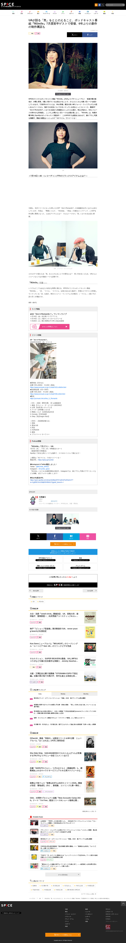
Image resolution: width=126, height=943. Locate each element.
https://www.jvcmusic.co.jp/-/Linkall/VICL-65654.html (48, 387)
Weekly (63, 694)
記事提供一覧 (109, 911)
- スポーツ (67, 924)
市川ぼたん (67, 886)
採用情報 (108, 916)
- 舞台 (66, 911)
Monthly (85, 694)
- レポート (87, 916)
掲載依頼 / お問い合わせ (112, 914)
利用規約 (108, 919)
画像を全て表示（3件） (64, 94)
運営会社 (108, 909)
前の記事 (36, 591)
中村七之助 (79, 886)
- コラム (87, 919)
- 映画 (66, 926)
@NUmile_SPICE (42, 466)
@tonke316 (54, 501)
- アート (67, 921)
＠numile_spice (44, 469)
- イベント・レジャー (70, 914)
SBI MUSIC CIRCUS (73, 890)
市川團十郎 (44, 886)
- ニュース (87, 911)
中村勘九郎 (90, 886)
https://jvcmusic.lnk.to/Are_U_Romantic (43, 398)
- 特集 (86, 921)
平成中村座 (36, 890)
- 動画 (86, 909)
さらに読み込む (63, 875)
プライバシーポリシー (111, 921)
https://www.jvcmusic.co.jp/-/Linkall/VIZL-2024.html (47, 394)
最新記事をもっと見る (88, 811)
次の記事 (90, 591)
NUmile (41, 601)
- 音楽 (66, 909)
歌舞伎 (35, 886)
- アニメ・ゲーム (69, 919)
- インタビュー (89, 914)
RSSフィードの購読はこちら (64, 544)
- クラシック (68, 916)
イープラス (32, 898)
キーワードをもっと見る (87, 894)
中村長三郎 (59, 890)
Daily (40, 694)
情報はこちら (52, 326)
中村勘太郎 (47, 890)
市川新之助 (56, 886)
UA (33, 601)
